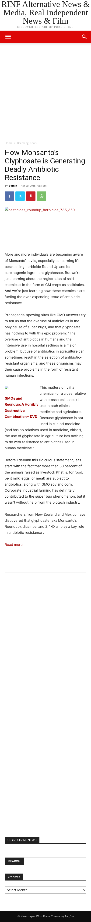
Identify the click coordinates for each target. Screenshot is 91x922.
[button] (84, 37)
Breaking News (27, 143)
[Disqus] (45, 640)
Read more (14, 544)
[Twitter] (20, 196)
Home (9, 143)
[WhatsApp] (41, 196)
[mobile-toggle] (7, 37)
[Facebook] (9, 196)
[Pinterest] (30, 196)
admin (13, 185)
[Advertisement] (45, 93)
